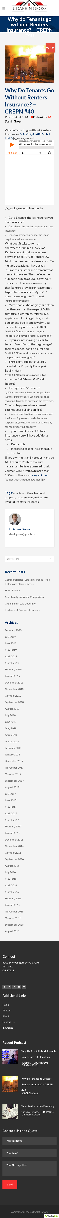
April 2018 (11, 734)
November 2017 (14, 767)
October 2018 (13, 695)
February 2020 (13, 630)
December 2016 (14, 839)
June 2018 (10, 721)
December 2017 (14, 760)
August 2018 (12, 708)
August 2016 (12, 865)
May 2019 (11, 649)
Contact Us (8, 1021)
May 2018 (11, 728)
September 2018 (14, 702)
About (5, 1016)
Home (5, 1004)
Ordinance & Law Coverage (20, 603)
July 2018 (10, 715)
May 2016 (11, 878)
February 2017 (13, 826)
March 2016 (12, 891)
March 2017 (12, 819)
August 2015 (12, 931)
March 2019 (12, 662)
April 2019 (11, 656)
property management (19, 497)
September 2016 (14, 859)
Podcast (38, 117)
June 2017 (10, 800)
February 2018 (13, 747)
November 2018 (14, 689)
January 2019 (12, 675)
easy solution (40, 475)
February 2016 (13, 898)
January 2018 (12, 754)
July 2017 (10, 793)
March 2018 (12, 741)
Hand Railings (12, 590)
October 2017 (13, 774)
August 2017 (12, 787)
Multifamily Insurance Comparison (24, 596)
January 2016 (12, 904)
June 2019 (10, 643)
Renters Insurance (27, 501)
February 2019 (13, 669)
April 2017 (11, 813)
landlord (39, 493)
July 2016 (10, 872)
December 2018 (14, 682)
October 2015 (13, 918)
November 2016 (14, 846)
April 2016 (11, 885)
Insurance (7, 1027)
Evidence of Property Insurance (22, 610)
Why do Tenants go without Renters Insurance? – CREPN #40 (37, 1084)
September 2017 (14, 780)
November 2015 (14, 911)
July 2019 (10, 636)
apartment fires (23, 493)
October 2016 (13, 852)
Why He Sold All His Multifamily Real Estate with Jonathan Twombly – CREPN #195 (38, 1057)
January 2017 (12, 832)
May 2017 (11, 806)
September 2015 (14, 924)
